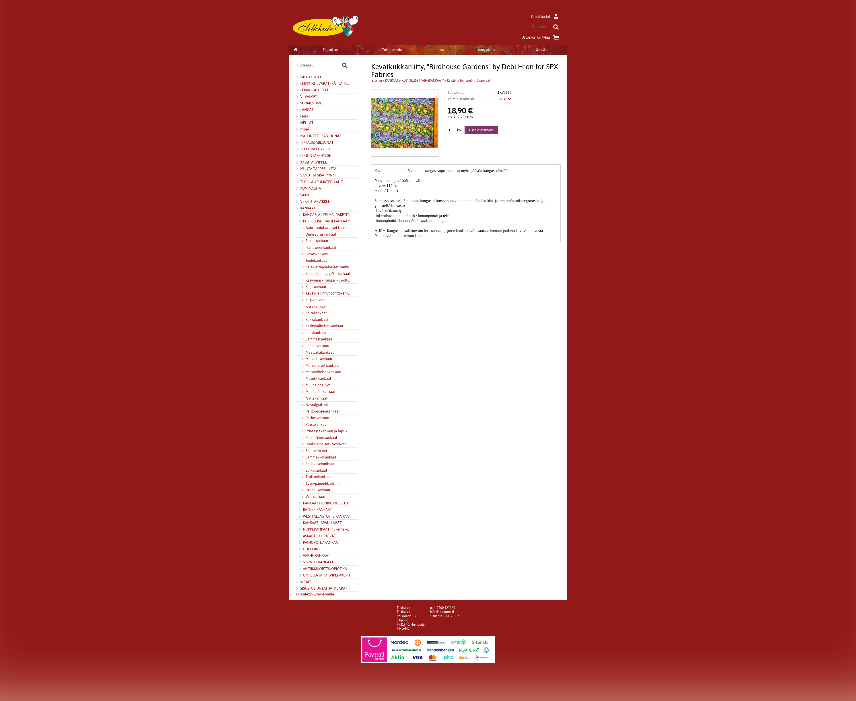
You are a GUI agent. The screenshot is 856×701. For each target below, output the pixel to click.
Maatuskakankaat (320, 352)
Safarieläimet (316, 451)
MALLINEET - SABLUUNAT (320, 136)
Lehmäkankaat (317, 346)
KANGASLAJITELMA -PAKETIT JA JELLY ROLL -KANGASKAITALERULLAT (327, 215)
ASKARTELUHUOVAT (319, 536)
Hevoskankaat (317, 254)
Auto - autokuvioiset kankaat (328, 228)
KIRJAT (305, 582)
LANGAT (307, 110)
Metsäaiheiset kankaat (323, 372)
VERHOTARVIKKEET (316, 201)
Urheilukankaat (318, 490)
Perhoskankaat (317, 418)
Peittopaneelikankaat (323, 411)
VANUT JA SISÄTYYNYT (318, 175)
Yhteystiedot (486, 50)
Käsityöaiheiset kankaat (324, 326)
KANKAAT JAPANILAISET (322, 523)
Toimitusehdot (392, 50)
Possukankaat (316, 424)
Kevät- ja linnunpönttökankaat (329, 293)
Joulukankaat (316, 260)
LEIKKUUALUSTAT (314, 90)
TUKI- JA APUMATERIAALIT (321, 182)
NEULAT (306, 123)
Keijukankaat (316, 287)
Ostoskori (542, 50)
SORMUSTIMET (312, 103)
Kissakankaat (316, 306)
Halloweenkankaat (321, 247)
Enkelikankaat (317, 241)
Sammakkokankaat (321, 457)
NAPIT (305, 116)
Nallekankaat (316, 398)
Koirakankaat (316, 313)
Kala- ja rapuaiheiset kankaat (329, 267)
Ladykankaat (316, 333)
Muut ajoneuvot (318, 385)
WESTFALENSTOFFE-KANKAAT (327, 516)
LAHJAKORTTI (311, 77)
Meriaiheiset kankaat (322, 365)
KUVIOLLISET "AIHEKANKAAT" (326, 221)
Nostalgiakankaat (320, 405)
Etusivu (377, 80)
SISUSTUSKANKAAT (318, 562)
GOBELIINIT (312, 549)
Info (441, 50)
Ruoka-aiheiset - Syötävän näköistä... (329, 444)
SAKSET (306, 195)
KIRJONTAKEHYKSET (316, 155)
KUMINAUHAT (311, 188)
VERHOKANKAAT (316, 556)
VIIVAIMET (308, 97)
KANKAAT (308, 208)
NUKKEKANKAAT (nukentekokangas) (327, 529)
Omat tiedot (540, 17)
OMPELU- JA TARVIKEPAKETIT (326, 575)
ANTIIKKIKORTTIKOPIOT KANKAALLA (327, 569)
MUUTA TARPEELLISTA (318, 169)
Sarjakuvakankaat (320, 464)
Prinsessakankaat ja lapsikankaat (329, 431)
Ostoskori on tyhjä (535, 37)
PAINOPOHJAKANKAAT (321, 542)
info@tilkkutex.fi (442, 612)
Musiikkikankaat (318, 378)
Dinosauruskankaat (321, 234)
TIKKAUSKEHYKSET (315, 149)
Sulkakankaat (316, 470)
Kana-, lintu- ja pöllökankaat (328, 274)
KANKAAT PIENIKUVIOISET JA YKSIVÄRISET (327, 503)
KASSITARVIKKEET (314, 162)
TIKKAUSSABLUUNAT (316, 142)
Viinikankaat (315, 497)
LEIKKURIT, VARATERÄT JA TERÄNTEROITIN (326, 83)
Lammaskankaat (319, 339)
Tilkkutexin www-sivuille (314, 594)
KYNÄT (305, 129)
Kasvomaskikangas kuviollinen (329, 280)
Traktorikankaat (318, 477)
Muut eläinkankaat (320, 392)
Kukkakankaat (317, 319)
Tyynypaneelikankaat (323, 483)
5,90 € (502, 99)
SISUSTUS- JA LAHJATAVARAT (323, 588)
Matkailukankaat (319, 359)
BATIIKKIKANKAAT (317, 510)
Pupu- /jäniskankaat (321, 438)
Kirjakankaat (315, 300)
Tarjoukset (330, 50)
